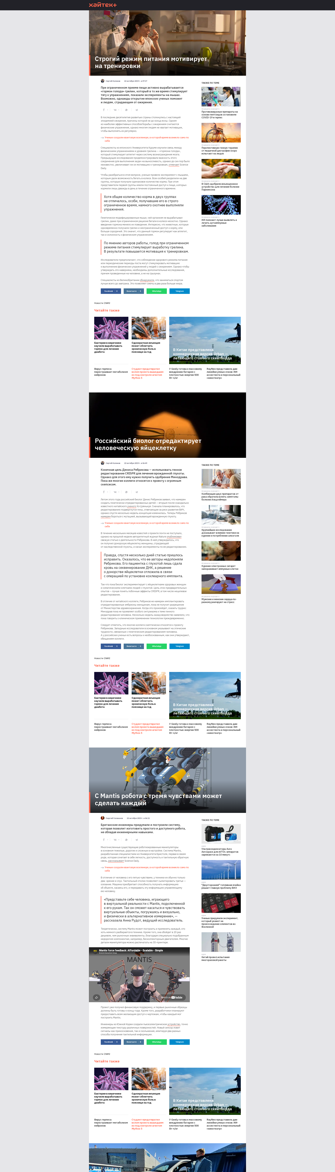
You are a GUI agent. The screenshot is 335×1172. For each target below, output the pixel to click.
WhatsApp (156, 291)
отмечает (174, 164)
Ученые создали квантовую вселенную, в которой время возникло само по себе (147, 139)
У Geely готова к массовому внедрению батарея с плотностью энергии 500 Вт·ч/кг (185, 373)
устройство (174, 1024)
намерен (106, 516)
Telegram (179, 291)
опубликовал (174, 536)
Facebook (110, 291)
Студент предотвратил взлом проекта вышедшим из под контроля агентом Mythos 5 (147, 373)
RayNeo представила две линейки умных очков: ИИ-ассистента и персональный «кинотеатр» (223, 373)
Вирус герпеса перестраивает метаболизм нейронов (111, 371)
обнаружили (147, 280)
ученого (131, 506)
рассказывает (116, 860)
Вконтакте (134, 291)
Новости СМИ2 (102, 303)
